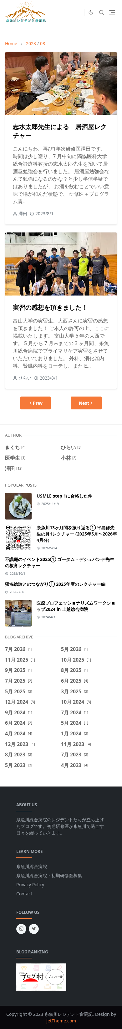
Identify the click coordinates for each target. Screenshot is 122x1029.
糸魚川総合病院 (31, 866)
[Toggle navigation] (112, 12)
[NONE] (78, 12)
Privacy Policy (30, 885)
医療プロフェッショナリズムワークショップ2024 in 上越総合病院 (76, 606)
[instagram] (21, 929)
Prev (38, 403)
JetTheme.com (61, 1021)
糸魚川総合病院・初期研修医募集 (49, 875)
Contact (24, 894)
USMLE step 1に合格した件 (64, 496)
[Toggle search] (101, 12)
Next (84, 403)
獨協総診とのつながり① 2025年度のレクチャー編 (55, 584)
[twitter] (34, 929)
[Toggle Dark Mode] (91, 12)
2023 (31, 43)
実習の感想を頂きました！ (50, 307)
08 (42, 43)
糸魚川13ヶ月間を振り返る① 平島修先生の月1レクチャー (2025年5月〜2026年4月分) (77, 534)
